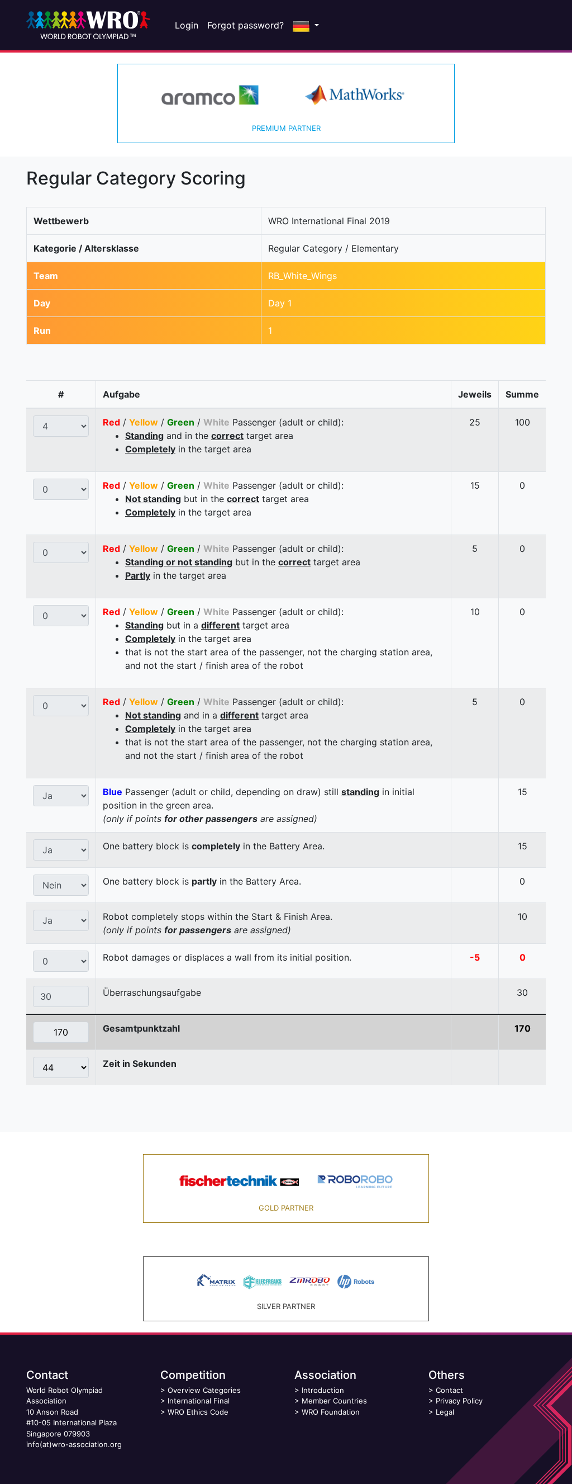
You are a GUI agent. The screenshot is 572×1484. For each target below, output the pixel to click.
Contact (449, 1390)
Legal (445, 1411)
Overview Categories (204, 1390)
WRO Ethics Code (198, 1411)
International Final (199, 1400)
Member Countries (334, 1400)
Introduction (323, 1390)
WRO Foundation (331, 1411)
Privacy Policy (459, 1400)
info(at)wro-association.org (74, 1444)
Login (186, 25)
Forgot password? (245, 25)
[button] (305, 25)
